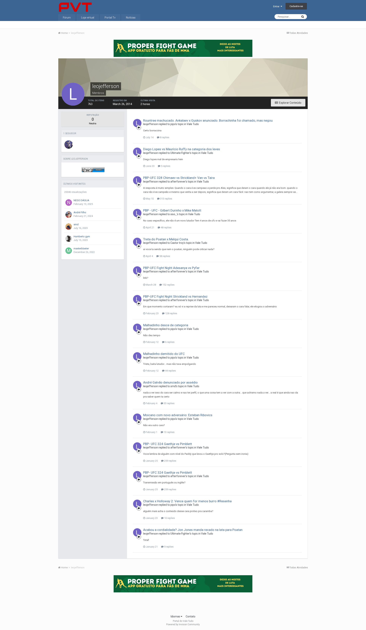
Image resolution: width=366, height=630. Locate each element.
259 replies (170, 460)
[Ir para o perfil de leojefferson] (137, 123)
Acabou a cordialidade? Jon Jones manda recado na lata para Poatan (192, 530)
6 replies (169, 342)
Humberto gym (82, 236)
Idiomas (176, 616)
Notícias (131, 17)
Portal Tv (110, 17)
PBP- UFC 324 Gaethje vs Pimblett (167, 444)
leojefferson (150, 124)
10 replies (169, 518)
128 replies (171, 313)
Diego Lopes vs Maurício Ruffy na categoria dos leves (181, 149)
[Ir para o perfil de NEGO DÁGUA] (68, 202)
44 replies (170, 370)
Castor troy (177, 242)
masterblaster (81, 248)
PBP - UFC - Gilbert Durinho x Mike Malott (172, 210)
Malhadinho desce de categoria (165, 325)
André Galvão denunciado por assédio (170, 382)
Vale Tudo (193, 124)
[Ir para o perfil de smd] (68, 226)
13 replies (168, 432)
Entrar (277, 6)
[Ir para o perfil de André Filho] (68, 214)
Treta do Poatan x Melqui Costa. (166, 239)
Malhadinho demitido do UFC (164, 354)
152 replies (168, 284)
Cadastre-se (296, 6)
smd (76, 224)
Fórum (67, 17)
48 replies (165, 227)
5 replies (165, 166)
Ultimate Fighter (180, 152)
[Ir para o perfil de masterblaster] (68, 250)
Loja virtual (87, 17)
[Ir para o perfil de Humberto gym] (68, 238)
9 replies (168, 546)
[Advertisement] (183, 602)
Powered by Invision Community (183, 624)
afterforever (177, 181)
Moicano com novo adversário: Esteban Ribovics (177, 415)
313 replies (166, 198)
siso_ (173, 214)
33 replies (168, 403)
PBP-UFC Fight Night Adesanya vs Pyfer (171, 268)
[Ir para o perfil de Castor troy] (68, 144)
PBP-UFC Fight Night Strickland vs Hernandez (175, 296)
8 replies (164, 137)
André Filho (80, 212)
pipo (172, 124)
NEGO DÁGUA (81, 200)
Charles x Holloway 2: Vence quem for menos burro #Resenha (187, 501)
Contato (190, 616)
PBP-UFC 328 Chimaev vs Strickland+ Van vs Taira (179, 178)
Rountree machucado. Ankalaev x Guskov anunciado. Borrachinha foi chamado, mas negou (208, 120)
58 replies (164, 256)
